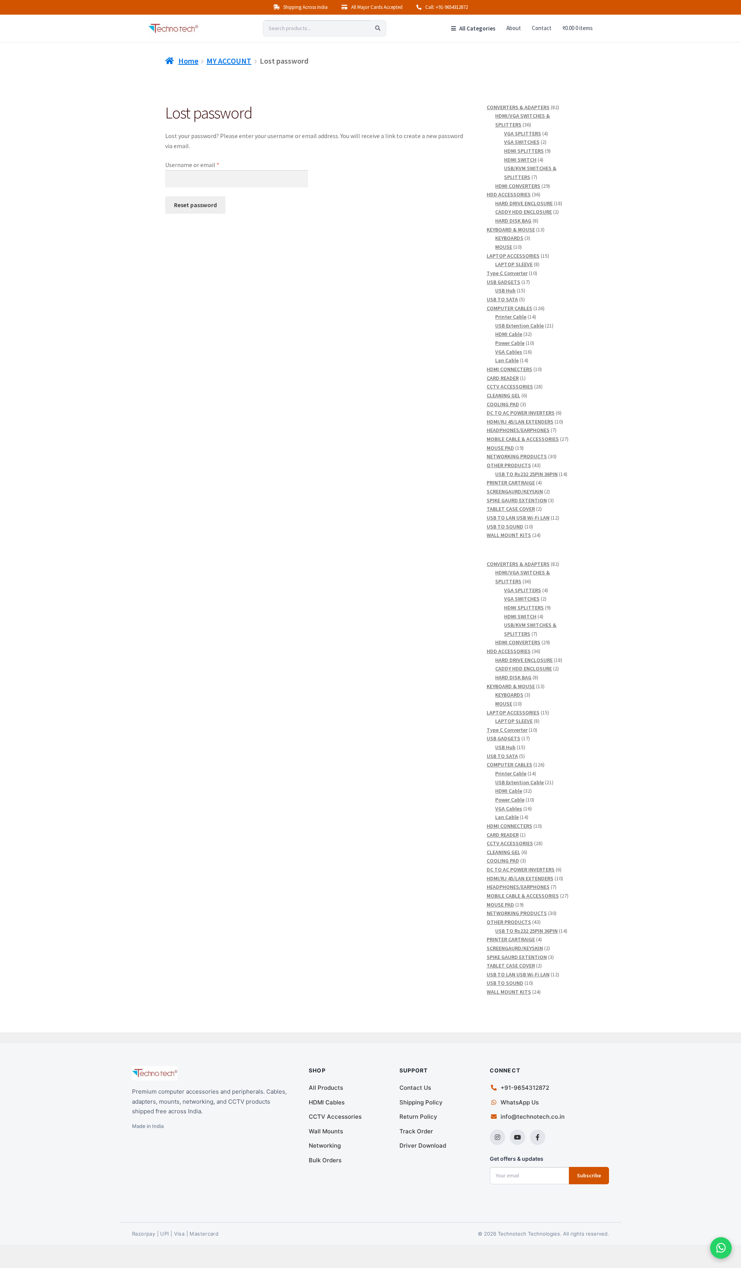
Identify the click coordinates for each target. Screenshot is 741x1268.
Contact (542, 28)
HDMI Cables (327, 1102)
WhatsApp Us (520, 1102)
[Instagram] (497, 1137)
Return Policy (418, 1116)
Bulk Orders (325, 1160)
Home (188, 61)
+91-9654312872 (525, 1087)
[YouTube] (517, 1137)
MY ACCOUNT (228, 61)
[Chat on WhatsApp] (721, 1248)
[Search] (378, 28)
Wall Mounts (326, 1131)
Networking (325, 1145)
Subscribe (589, 1175)
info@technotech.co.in (533, 1116)
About (513, 28)
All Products (326, 1087)
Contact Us (415, 1087)
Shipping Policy (421, 1102)
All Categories (477, 28)
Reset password (195, 205)
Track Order (416, 1131)
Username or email (203, 164)
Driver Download (422, 1145)
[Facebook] (537, 1137)
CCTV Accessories (335, 1116)
